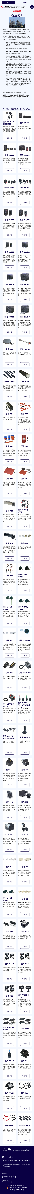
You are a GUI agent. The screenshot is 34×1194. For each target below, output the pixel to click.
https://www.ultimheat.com (10, 1178)
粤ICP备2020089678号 (17, 1190)
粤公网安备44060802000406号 (17, 1187)
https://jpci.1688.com (8, 1182)
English (25, 2)
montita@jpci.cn (9, 1157)
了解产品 (9, 138)
